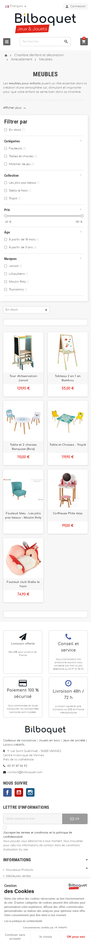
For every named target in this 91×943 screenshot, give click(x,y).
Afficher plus (14, 108)
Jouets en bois (50, 740)
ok (77, 819)
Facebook (7, 792)
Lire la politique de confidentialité (23, 921)
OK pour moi (76, 936)
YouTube (19, 792)
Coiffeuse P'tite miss (68, 513)
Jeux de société (74, 740)
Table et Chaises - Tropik (68, 444)
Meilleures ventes (18, 876)
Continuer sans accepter (15, 936)
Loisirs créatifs (13, 744)
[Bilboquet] (45, 23)
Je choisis (45, 936)
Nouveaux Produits (19, 870)
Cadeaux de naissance (19, 740)
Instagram (30, 792)
